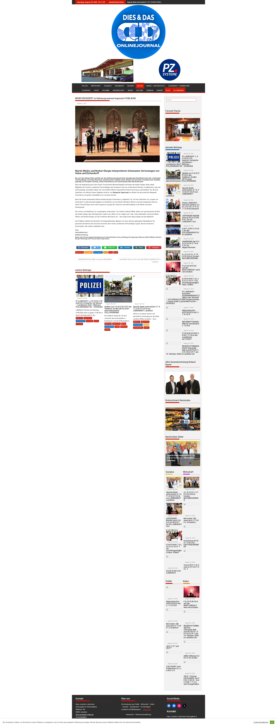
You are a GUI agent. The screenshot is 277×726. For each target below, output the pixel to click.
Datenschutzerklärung (143, 714)
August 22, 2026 (190, 562)
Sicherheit (86, 90)
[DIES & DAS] (77, 85)
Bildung (130, 86)
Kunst (110, 252)
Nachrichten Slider (174, 437)
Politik (85, 86)
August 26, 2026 (188, 330)
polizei (96, 321)
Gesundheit (119, 86)
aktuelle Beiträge (173, 147)
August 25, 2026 (173, 643)
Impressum (130, 714)
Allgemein (79, 318)
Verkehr (149, 90)
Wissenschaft (119, 90)
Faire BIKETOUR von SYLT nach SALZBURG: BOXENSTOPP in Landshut (140, 261)
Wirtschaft (96, 86)
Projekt (117, 326)
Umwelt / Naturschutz (155, 86)
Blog (168, 90)
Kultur (140, 86)
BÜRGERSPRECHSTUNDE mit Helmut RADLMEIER (95, 259)
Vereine (160, 90)
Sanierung (124, 326)
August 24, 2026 (173, 663)
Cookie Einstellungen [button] (261, 722)
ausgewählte (88, 252)
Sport (96, 90)
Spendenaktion (138, 327)
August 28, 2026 (82, 298)
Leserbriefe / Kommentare (179, 86)
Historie (139, 90)
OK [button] (272, 722)
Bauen (130, 90)
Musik (115, 252)
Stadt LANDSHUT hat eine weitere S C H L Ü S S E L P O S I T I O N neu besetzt (153, 2)
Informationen (98, 252)
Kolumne (105, 90)
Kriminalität (89, 321)
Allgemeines (178, 90)
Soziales (107, 86)
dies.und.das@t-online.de (84, 715)
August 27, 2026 (188, 289)
